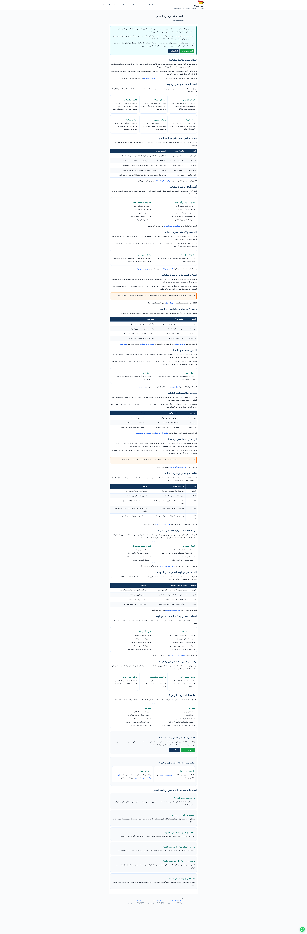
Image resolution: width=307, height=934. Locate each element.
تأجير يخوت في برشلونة (142, 269)
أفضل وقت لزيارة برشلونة (173, 610)
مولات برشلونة (141, 387)
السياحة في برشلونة (130, 4)
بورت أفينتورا (123, 344)
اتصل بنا (113, 4)
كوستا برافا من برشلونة (147, 344)
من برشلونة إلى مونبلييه (138, 900)
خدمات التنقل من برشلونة (167, 566)
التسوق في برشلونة (174, 387)
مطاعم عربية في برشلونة (144, 433)
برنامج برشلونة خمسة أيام (162, 181)
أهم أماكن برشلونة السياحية (172, 226)
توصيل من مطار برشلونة (153, 4)
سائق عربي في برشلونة (164, 4)
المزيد (108, 4)
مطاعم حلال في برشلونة (160, 433)
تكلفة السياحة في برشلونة (163, 524)
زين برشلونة (199, 6)
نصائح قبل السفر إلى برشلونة (178, 655)
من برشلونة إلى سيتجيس (158, 900)
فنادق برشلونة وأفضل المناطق (177, 467)
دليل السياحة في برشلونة (150, 78)
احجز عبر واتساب (187, 51)
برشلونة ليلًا (169, 303)
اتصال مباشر (174, 51)
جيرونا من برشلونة (180, 344)
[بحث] (103, 4)
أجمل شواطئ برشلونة (168, 269)
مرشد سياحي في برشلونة (141, 4)
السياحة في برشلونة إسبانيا (178, 20)
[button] (302, 929)
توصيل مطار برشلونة (166, 775)
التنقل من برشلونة (120, 4)
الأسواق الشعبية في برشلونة (176, 900)
